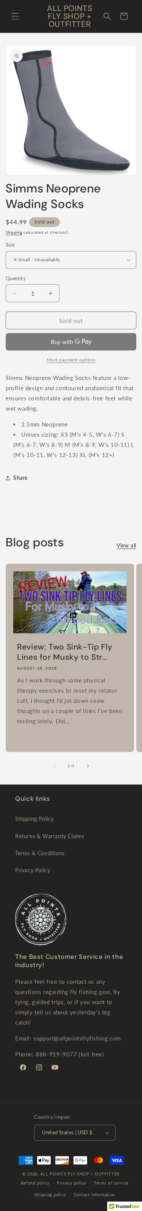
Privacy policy (71, 1182)
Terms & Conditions (40, 853)
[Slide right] (88, 766)
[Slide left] (54, 766)
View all (126, 545)
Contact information (94, 1194)
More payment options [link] (71, 360)
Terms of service (111, 1182)
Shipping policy (50, 1194)
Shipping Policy (34, 819)
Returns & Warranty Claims (49, 836)
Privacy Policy (32, 870)
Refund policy (35, 1182)
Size (10, 245)
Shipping (14, 232)
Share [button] (20, 477)
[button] (15, 16)
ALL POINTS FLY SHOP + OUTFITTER (80, 1173)
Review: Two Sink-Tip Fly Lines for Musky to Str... (64, 652)
